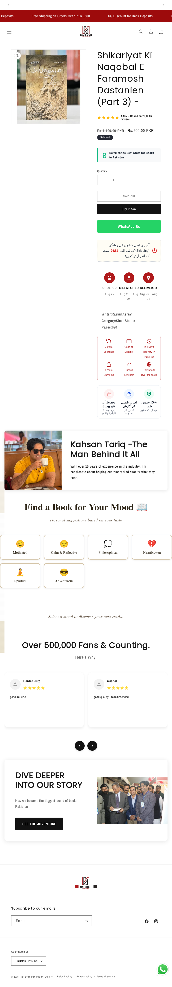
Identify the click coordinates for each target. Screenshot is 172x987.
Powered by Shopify (42, 976)
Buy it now (129, 209)
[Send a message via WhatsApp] (163, 969)
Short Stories (125, 320)
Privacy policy (84, 976)
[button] (9, 32)
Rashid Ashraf (122, 314)
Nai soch (25, 976)
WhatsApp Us (129, 226)
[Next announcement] (163, 5)
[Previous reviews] (80, 746)
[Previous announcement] (9, 5)
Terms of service (106, 976)
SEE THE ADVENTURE (39, 823)
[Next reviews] (92, 746)
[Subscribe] (87, 920)
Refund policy (64, 976)
